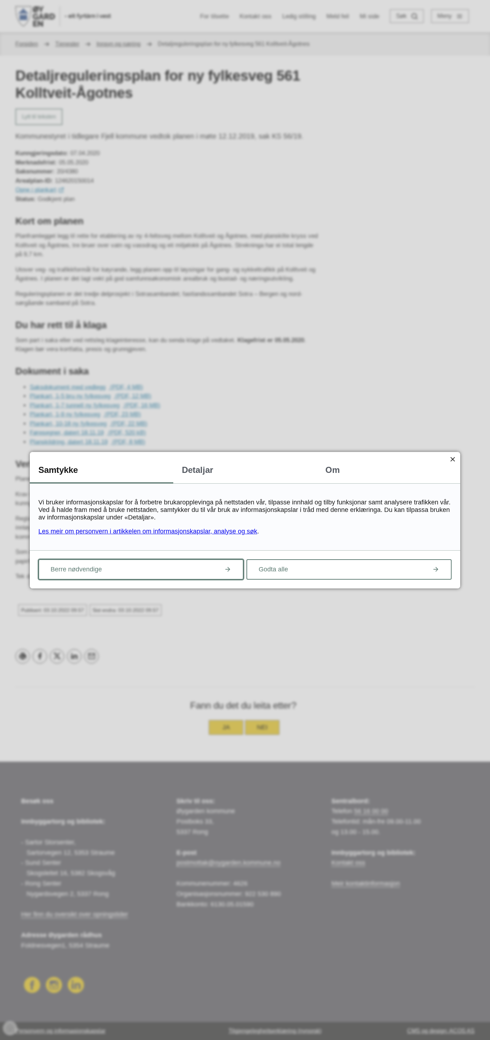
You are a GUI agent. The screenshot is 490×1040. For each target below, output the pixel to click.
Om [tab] (332, 470)
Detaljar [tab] (197, 470)
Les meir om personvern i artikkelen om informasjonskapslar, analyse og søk (147, 531)
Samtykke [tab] (58, 470)
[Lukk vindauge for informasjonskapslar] (452, 459)
